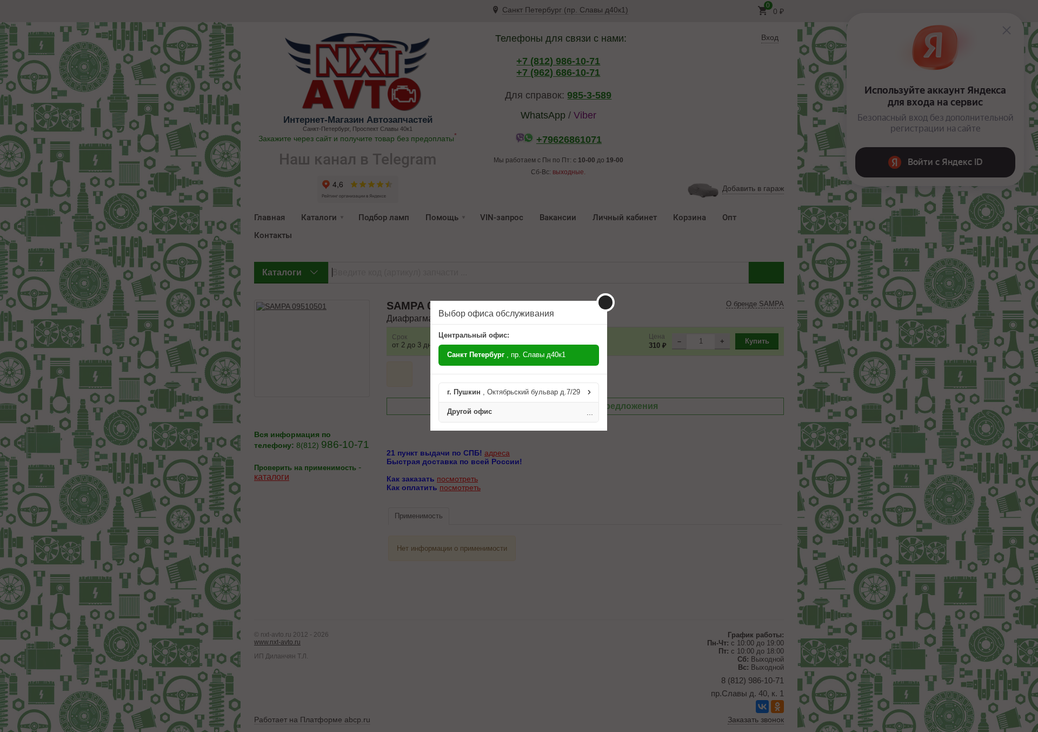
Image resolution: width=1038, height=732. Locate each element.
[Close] (605, 302)
